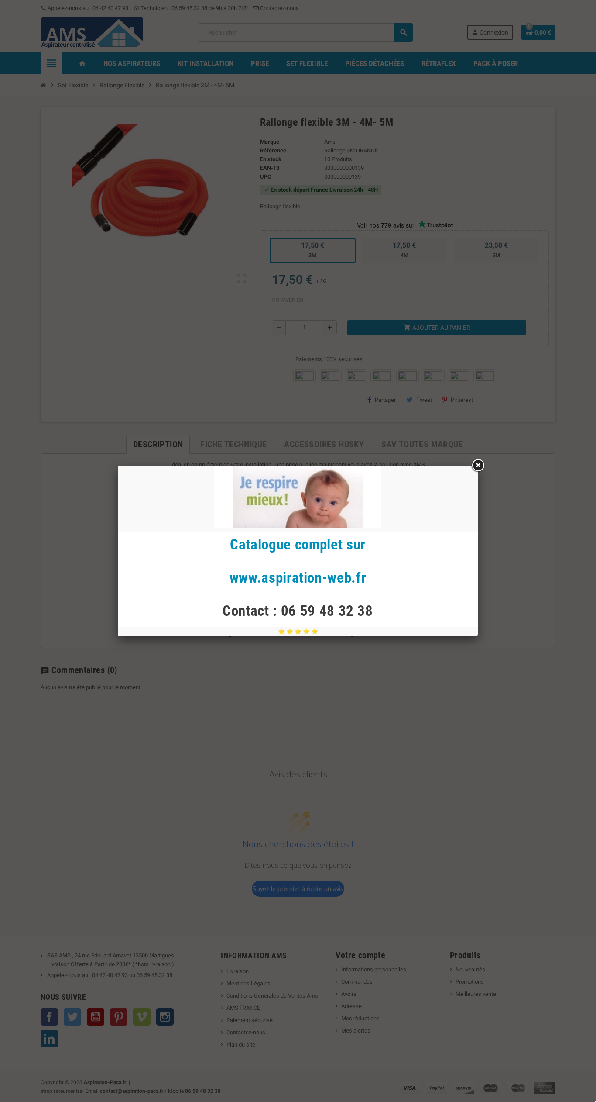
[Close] (478, 465)
